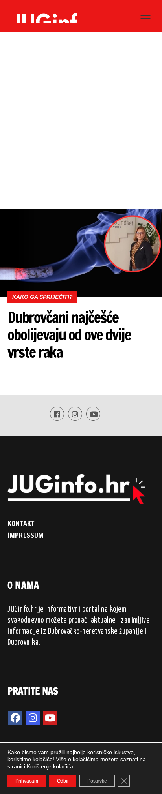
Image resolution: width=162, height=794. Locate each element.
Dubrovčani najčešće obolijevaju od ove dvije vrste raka (69, 335)
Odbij (62, 781)
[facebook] (15, 718)
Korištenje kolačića (50, 766)
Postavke (97, 781)
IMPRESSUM (25, 535)
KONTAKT (20, 523)
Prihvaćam (26, 781)
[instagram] (33, 718)
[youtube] (50, 718)
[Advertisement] (81, 124)
